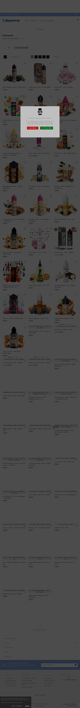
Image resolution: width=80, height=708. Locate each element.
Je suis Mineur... (32, 128)
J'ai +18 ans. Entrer (46, 128)
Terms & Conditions (16, 706)
